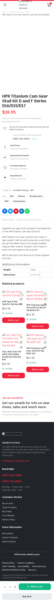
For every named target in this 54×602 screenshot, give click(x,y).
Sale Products (9, 541)
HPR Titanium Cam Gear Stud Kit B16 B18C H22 (35, 351)
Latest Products (10, 537)
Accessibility (23, 566)
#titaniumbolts (19, 201)
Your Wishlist (8, 515)
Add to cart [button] (13, 320)
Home (4, 12)
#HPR (6, 201)
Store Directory (39, 566)
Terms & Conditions (25, 563)
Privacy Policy (8, 563)
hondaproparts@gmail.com (15, 461)
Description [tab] (8, 219)
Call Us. (34, 139)
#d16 (12, 196)
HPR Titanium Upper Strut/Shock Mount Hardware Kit (36, 307)
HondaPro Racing (16, 12)
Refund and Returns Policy (13, 570)
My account (7, 503)
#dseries (21, 196)
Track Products (9, 507)
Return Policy (8, 519)
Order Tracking (8, 566)
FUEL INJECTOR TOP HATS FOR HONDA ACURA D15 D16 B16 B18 (11, 355)
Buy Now (27, 596)
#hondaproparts (36, 196)
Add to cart (37, 586)
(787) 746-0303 (12, 475)
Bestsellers (7, 533)
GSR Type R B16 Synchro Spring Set (12, 302)
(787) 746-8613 (11, 481)
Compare (21, 299)
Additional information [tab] (29, 219)
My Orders (7, 511)
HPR (27, 12)
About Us (32, 570)
